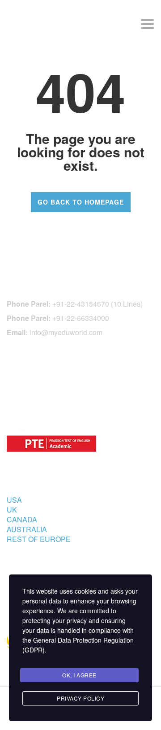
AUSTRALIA (27, 529)
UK (12, 509)
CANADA (22, 519)
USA (14, 500)
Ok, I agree (79, 675)
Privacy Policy (80, 698)
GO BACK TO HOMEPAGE (81, 201)
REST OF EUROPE (39, 539)
